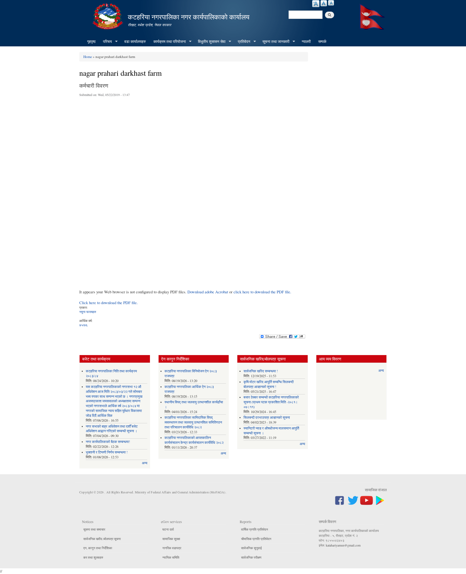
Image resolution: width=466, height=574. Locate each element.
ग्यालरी (306, 41)
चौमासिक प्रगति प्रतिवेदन (256, 539)
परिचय (105, 41)
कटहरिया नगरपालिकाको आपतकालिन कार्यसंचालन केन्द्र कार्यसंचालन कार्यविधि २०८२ (194, 440)
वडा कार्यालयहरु (135, 41)
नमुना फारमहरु (87, 312)
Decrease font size (331, 3)
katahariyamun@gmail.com (343, 545)
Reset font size (323, 3)
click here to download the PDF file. (262, 291)
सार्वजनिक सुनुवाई (251, 548)
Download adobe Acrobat (208, 291)
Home (87, 56)
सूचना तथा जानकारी (274, 41)
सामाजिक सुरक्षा (171, 539)
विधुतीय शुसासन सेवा (209, 41)
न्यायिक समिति (170, 557)
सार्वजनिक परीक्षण (251, 557)
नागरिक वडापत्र (171, 548)
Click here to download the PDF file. (108, 302)
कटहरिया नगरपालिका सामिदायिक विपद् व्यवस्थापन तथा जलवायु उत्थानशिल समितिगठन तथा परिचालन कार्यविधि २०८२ (193, 422)
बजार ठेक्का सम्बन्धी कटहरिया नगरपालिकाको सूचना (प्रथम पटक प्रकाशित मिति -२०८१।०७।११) (271, 402)
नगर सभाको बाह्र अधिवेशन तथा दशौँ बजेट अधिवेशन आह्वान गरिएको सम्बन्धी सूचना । (112, 429)
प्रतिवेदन (242, 41)
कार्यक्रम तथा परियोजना (168, 41)
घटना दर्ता (168, 529)
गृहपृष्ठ (91, 41)
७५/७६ (83, 325)
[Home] (108, 15)
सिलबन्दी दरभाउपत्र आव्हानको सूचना (267, 417)
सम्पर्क (322, 41)
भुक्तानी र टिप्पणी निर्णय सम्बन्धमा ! (107, 452)
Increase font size (316, 3)
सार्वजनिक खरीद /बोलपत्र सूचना (102, 539)
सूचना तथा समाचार (94, 529)
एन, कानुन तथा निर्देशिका (97, 548)
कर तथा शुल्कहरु (93, 557)
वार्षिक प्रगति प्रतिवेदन (254, 529)
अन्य (144, 463)
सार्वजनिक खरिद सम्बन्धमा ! (261, 371)
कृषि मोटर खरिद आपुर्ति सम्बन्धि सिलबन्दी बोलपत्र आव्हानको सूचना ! (269, 384)
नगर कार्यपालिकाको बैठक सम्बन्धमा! (108, 441)
